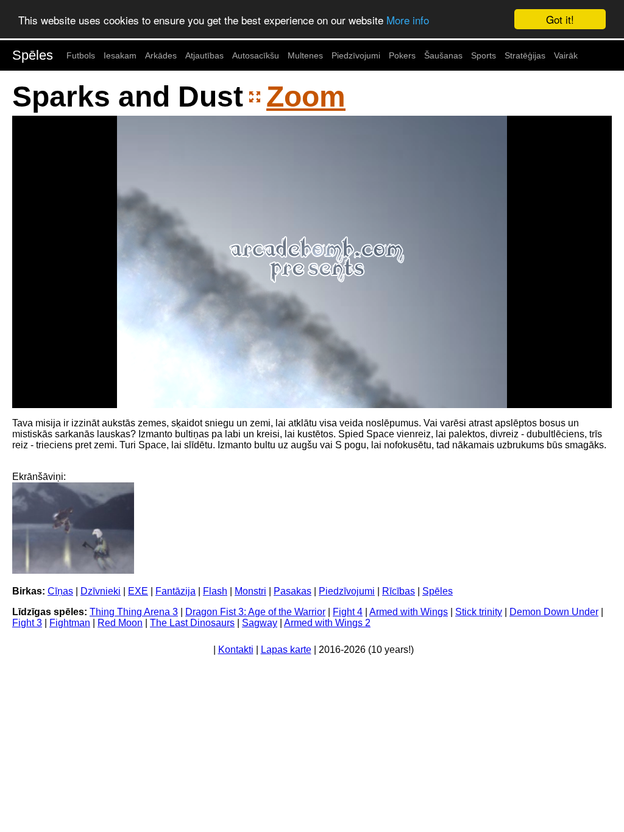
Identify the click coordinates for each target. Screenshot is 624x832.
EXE (138, 591)
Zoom (306, 96)
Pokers (402, 55)
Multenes (305, 55)
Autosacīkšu (255, 55)
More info (407, 19)
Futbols (80, 55)
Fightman (69, 623)
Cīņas (60, 591)
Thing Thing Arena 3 (134, 612)
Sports (483, 55)
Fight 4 (348, 612)
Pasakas (292, 591)
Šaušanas (443, 55)
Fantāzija (175, 591)
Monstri (250, 591)
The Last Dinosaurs (192, 623)
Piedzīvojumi (356, 55)
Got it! (560, 19)
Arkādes (161, 55)
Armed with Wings (408, 612)
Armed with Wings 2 (327, 623)
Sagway (259, 623)
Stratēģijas (525, 55)
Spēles (32, 55)
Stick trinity (478, 612)
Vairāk (566, 55)
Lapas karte (286, 649)
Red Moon (120, 623)
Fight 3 (27, 623)
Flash (215, 591)
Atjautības (204, 55)
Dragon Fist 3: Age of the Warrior (255, 612)
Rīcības (398, 591)
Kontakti (236, 649)
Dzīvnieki (100, 591)
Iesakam (120, 55)
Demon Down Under (553, 612)
